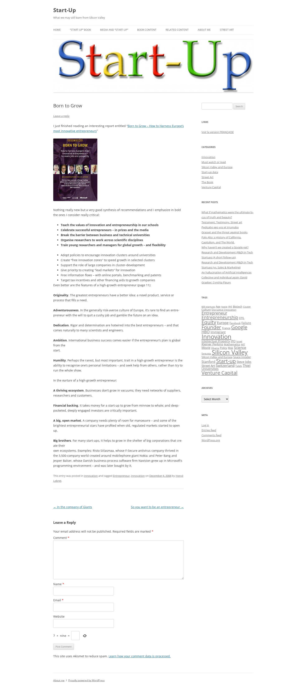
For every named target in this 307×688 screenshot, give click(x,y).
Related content (177, 30)
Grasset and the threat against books (224, 232)
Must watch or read (214, 162)
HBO (206, 331)
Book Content (146, 30)
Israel (239, 341)
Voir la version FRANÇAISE (218, 132)
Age (218, 306)
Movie (206, 348)
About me (204, 30)
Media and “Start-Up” (114, 30)
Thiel (246, 365)
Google (239, 327)
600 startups (208, 306)
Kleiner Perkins (212, 344)
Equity (209, 322)
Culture (206, 310)
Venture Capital (211, 187)
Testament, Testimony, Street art (222, 222)
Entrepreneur (121, 476)
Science (240, 347)
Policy (223, 348)
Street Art (227, 30)
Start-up (226, 360)
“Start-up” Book (80, 30)
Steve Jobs (244, 362)
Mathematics (232, 344)
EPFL (241, 318)
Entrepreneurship (220, 317)
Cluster (247, 306)
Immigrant (218, 332)
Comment (61, 538)
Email (58, 600)
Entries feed (209, 430)
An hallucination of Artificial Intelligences (226, 272)
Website (59, 616)
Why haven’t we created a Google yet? (225, 247)
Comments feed (211, 435)
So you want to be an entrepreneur (157, 507)
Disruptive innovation (224, 309)
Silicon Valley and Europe (217, 167)
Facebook (235, 323)
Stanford (208, 361)
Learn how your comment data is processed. (140, 656)
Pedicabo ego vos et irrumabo (220, 227)
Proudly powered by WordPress (86, 680)
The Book (207, 182)
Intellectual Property (216, 341)
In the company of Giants (72, 507)
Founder (211, 327)
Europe (223, 322)
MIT (243, 344)
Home (57, 30)
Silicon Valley (230, 352)
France (226, 328)
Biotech (237, 306)
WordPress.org (211, 440)
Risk (230, 348)
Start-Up (64, 10)
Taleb (238, 366)
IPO (233, 341)
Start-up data (210, 172)
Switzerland (225, 365)
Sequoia (206, 353)
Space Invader (242, 357)
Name (58, 584)
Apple (224, 306)
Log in (205, 425)
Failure (246, 323)
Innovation (91, 476)
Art (230, 306)
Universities (210, 369)
